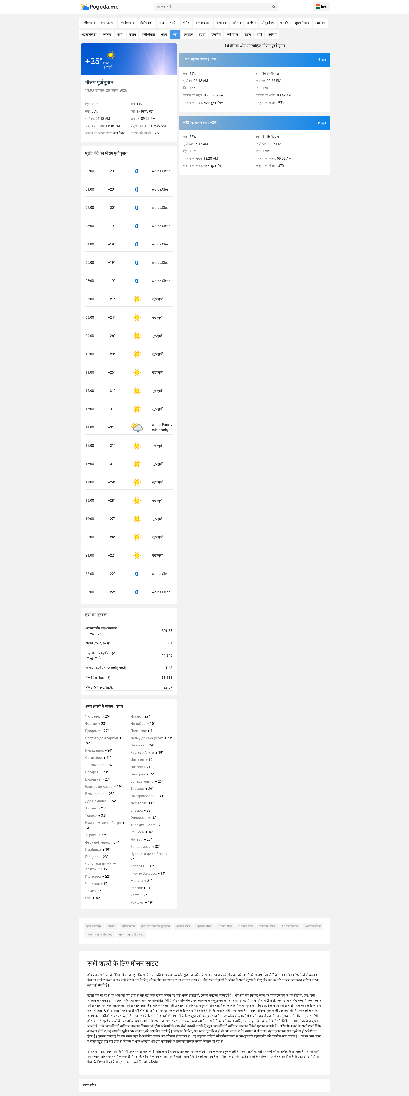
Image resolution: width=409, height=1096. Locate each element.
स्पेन (175, 34)
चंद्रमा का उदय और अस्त (99, 934)
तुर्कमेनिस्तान (302, 23)
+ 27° (97, 731)
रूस (161, 23)
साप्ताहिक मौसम (267, 926)
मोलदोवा (284, 23)
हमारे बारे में (89, 1085)
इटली (202, 34)
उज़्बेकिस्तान (88, 23)
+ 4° (142, 731)
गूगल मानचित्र (93, 926)
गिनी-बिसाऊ (148, 34)
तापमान (111, 926)
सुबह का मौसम (204, 926)
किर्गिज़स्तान (146, 23)
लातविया (251, 23)
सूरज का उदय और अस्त (131, 934)
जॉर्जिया (236, 23)
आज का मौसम (183, 926)
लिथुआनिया (268, 23)
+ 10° (143, 724)
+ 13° (104, 825)
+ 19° (103, 787)
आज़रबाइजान (202, 23)
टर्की (259, 34)
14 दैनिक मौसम (312, 926)
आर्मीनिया (221, 23)
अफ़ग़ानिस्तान (89, 34)
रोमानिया (216, 34)
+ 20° (141, 839)
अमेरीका (272, 34)
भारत (164, 34)
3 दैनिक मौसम (225, 926)
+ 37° (142, 866)
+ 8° (142, 803)
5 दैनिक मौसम (246, 926)
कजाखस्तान (108, 23)
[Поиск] (273, 7)
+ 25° (97, 716)
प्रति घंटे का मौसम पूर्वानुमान (155, 926)
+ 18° (143, 818)
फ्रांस (132, 34)
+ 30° (147, 796)
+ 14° (148, 873)
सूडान (247, 34)
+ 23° (95, 724)
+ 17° (97, 884)
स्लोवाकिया (232, 34)
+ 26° (103, 740)
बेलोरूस (107, 34)
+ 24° (98, 750)
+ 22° (95, 835)
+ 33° (145, 847)
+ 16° (142, 832)
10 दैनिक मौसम (290, 926)
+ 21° (98, 758)
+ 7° (139, 895)
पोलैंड (186, 23)
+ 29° (140, 716)
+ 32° (99, 765)
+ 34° (102, 842)
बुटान (120, 34)
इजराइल (188, 34)
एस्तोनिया (320, 23)
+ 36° (92, 898)
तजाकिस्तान (127, 23)
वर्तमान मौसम (128, 926)
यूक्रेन (173, 23)
